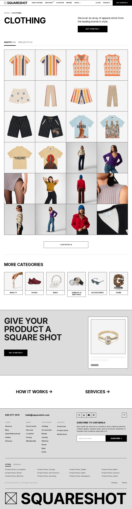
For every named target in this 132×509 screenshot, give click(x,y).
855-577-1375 (12, 415)
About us (8, 426)
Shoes (44, 445)
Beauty (44, 434)
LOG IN (98, 3)
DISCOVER (48, 3)
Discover (29, 430)
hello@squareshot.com (37, 415)
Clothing (45, 426)
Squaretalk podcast (12, 434)
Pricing (29, 437)
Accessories (47, 430)
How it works (31, 426)
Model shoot (62, 434)
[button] (60, 3)
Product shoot (62, 430)
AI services (61, 426)
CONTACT (106, 3)
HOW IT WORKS (37, 3)
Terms (124, 483)
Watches (45, 441)
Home (44, 452)
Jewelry (45, 437)
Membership (31, 441)
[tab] (10, 42)
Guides (8, 437)
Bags (44, 448)
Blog (7, 430)
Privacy (114, 483)
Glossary (8, 441)
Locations (30, 434)
